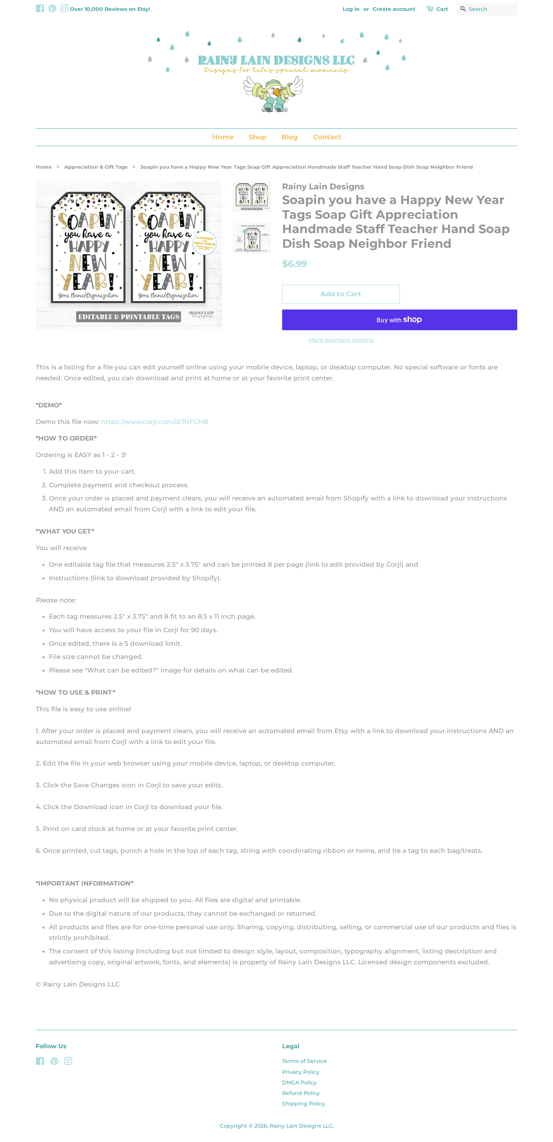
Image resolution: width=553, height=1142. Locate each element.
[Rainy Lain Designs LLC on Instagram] (64, 9)
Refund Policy (301, 1093)
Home (223, 137)
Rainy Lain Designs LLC (301, 1125)
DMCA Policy (299, 1082)
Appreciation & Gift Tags (96, 167)
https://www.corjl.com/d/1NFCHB (154, 421)
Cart (442, 9)
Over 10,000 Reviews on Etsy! (110, 9)
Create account (394, 9)
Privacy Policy (300, 1072)
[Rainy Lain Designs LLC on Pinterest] (52, 9)
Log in (351, 9)
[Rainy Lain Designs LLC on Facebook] (40, 9)
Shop (257, 137)
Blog (289, 137)
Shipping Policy (303, 1103)
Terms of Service (304, 1061)
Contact (327, 137)
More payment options (341, 339)
